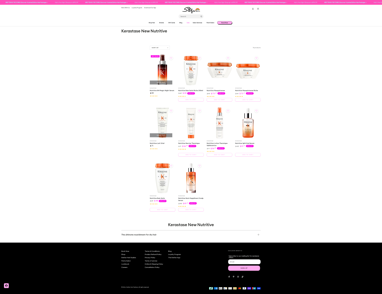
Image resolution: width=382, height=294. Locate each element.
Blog (170, 251)
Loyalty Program (137, 7)
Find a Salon (126, 261)
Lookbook (125, 264)
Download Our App (150, 7)
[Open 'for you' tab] (6, 285)
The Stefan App (174, 258)
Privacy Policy (150, 258)
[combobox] (191, 16)
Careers (124, 267)
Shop (123, 254)
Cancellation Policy (152, 267)
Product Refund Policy (153, 254)
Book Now (125, 251)
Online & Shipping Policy (154, 264)
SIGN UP (244, 268)
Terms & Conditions (152, 251)
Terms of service (151, 261)
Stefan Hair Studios (128, 258)
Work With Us (125, 7)
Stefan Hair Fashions (132, 287)
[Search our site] (201, 16)
